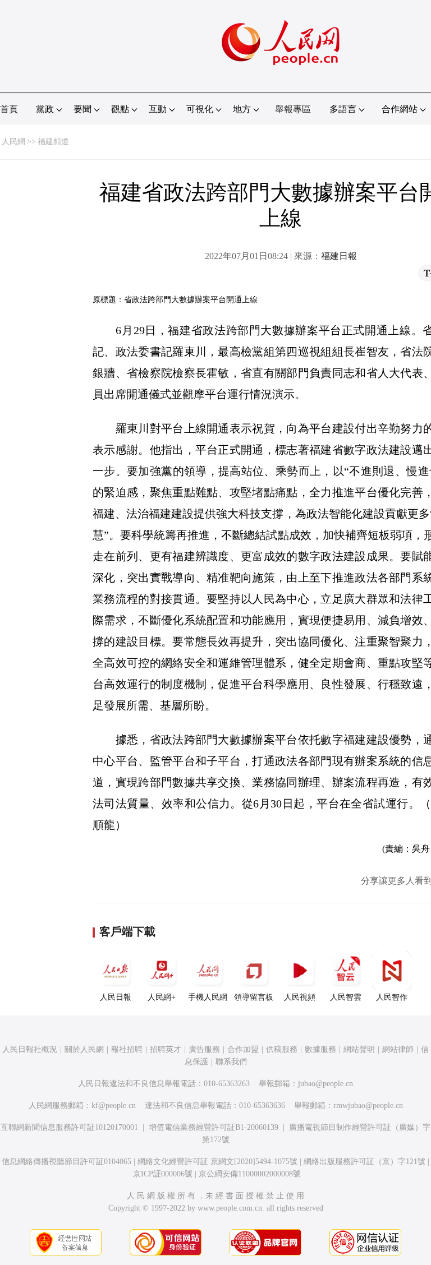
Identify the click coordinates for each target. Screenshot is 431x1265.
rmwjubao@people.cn (368, 1105)
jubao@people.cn (325, 1083)
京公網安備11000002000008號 (250, 1174)
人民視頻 (299, 997)
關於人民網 (84, 1049)
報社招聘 (127, 1049)
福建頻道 (53, 141)
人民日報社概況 (29, 1049)
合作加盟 (243, 1049)
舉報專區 (293, 109)
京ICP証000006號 (162, 1174)
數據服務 (320, 1049)
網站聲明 (359, 1049)
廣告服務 (204, 1049)
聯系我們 (231, 1062)
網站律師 (398, 1049)
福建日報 (339, 256)
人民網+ (162, 997)
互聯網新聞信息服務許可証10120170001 (69, 1127)
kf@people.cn (113, 1105)
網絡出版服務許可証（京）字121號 (364, 1161)
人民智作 (391, 997)
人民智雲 (345, 997)
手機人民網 (207, 997)
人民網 (13, 141)
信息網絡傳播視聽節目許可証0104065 (66, 1161)
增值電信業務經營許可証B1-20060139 (213, 1127)
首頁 (9, 109)
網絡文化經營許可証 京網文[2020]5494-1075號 (217, 1161)
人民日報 (115, 997)
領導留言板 (253, 997)
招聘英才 (165, 1049)
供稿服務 (281, 1049)
